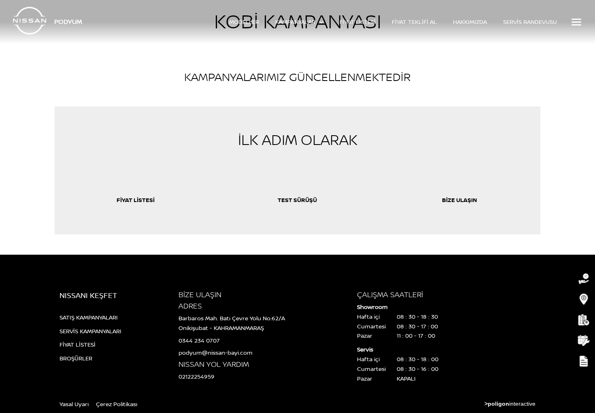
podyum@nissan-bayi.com (215, 352)
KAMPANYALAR (296, 22)
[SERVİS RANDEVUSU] (583, 340)
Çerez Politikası (116, 404)
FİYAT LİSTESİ (358, 22)
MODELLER (244, 22)
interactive (510, 403)
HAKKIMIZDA (470, 22)
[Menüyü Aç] (575, 21)
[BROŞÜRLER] (583, 361)
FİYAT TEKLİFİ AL (414, 22)
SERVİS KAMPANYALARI (90, 331)
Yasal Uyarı (74, 404)
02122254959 (196, 376)
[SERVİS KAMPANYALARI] (583, 299)
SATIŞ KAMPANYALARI (89, 317)
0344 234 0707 (199, 340)
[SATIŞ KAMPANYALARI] (583, 278)
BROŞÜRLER (76, 358)
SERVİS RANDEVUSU (530, 22)
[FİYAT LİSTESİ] (583, 320)
